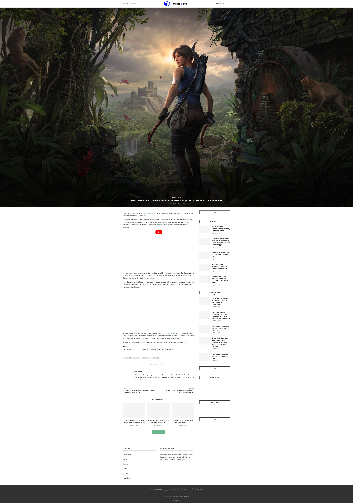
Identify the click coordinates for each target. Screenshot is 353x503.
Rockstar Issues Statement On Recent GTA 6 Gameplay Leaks (220, 267)
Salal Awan (172, 203)
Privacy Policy (220, 3)
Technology (126, 478)
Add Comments (158, 432)
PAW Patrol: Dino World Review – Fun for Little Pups (220, 356)
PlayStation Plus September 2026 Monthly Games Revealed (221, 229)
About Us (125, 3)
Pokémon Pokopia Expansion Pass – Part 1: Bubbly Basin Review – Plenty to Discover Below (221, 315)
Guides (125, 469)
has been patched (145, 213)
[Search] (229, 3)
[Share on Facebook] (163, 365)
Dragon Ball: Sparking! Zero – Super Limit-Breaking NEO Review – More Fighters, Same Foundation (220, 342)
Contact (133, 3)
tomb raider (155, 357)
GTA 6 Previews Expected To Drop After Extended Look (221, 255)
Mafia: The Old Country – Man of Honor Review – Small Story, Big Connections (220, 301)
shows (137, 273)
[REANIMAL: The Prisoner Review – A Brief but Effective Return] (204, 329)
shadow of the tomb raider (131, 357)
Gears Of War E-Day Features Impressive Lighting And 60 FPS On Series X (220, 279)
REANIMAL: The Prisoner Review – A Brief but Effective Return (220, 328)
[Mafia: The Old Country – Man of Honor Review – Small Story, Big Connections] (204, 301)
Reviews (125, 473)
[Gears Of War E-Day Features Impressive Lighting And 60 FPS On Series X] (204, 279)
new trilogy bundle (169, 333)
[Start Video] (158, 250)
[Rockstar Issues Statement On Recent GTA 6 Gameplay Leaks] (204, 267)
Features (125, 459)
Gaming (125, 464)
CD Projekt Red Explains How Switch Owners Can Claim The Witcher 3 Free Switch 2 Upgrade (221, 242)
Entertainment (127, 454)
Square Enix (145, 357)
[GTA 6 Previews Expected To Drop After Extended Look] (183, 410)
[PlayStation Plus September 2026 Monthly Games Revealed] (134, 410)
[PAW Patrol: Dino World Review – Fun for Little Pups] (204, 357)
